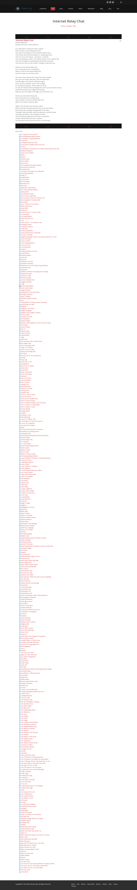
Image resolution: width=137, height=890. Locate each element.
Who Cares (24, 837)
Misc (74, 26)
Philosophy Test (26, 591)
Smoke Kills (22, 667)
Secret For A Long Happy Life (30, 644)
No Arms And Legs (26, 573)
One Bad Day (25, 579)
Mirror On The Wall (26, 530)
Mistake (23, 532)
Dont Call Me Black (27, 288)
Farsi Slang (24, 325)
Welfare (23, 825)
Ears (22, 300)
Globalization (25, 364)
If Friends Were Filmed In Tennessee (32, 429)
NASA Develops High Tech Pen (30, 556)
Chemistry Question (27, 226)
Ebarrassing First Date (27, 304)
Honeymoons (25, 390)
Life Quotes (24, 480)
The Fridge (24, 720)
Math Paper (24, 511)
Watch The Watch (26, 812)
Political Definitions (27, 599)
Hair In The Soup (26, 378)
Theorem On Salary (27, 745)
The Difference (25, 712)
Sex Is (23, 648)
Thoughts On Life (26, 749)
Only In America (25, 581)
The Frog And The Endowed (29, 722)
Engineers (24, 306)
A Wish (23, 147)
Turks (22, 790)
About (73, 884)
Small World (24, 661)
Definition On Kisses (27, 261)
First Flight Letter (26, 343)
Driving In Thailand (24, 296)
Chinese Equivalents (27, 231)
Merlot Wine (24, 521)
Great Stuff (24, 370)
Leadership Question (27, 462)
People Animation (26, 587)
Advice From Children (27, 153)
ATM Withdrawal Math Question (30, 136)
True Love (24, 784)
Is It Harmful (24, 442)
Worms (23, 857)
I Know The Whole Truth (28, 419)
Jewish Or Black (25, 450)
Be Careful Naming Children (29, 190)
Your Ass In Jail (25, 870)
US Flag (23, 802)
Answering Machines (27, 173)
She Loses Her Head (27, 653)
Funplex (69, 26)
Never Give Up (25, 558)
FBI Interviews (25, 319)
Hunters (23, 413)
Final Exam (24, 339)
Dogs (22, 284)
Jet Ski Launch (25, 448)
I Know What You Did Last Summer (31, 421)
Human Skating (25, 409)
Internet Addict (25, 437)
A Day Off (24, 140)
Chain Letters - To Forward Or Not (31, 222)
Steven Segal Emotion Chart (29, 681)
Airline (23, 155)
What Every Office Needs (28, 827)
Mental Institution (26, 519)
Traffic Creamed (26, 771)
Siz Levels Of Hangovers (28, 657)
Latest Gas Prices (26, 460)
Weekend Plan (25, 823)
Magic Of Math (25, 503)
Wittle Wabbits (25, 855)
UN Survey (24, 800)
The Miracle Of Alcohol (28, 728)
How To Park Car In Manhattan (30, 405)
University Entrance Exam (28, 806)
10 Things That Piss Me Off (29, 134)
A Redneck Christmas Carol (29, 142)
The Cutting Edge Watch (28, 710)
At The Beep (25, 179)
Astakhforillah (25, 177)
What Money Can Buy (27, 829)
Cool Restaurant (26, 247)
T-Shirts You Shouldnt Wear (29, 689)
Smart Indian (25, 663)
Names (83, 884)
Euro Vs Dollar (25, 315)
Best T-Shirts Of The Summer (30, 204)
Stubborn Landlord (26, 683)
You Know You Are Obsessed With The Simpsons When (37, 863)
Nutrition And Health (27, 575)
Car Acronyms (25, 214)
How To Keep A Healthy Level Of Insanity (33, 403)
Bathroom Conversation (28, 188)
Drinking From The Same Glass (30, 292)
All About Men (25, 159)
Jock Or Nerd (25, 452)
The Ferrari (24, 718)
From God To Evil (26, 362)
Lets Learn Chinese (27, 472)
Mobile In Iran (25, 536)
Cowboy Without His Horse (29, 251)
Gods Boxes (24, 368)
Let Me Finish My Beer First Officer (31, 470)
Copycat (23, 249)
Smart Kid (24, 665)
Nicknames (91, 8)
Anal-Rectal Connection (28, 167)
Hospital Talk (25, 392)
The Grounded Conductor (28, 724)
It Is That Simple (26, 444)
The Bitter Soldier (26, 706)
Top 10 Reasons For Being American (32, 757)
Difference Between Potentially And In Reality (34, 272)
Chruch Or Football (26, 235)
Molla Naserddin (26, 540)
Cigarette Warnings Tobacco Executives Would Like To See (38, 237)
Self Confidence (25, 646)
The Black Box (25, 708)
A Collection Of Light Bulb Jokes (30, 138)
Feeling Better (25, 335)
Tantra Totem (25, 693)
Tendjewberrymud (26, 696)
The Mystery (25, 730)
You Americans (25, 861)
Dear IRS (23, 259)
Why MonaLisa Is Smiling (28, 845)
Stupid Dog (24, 685)
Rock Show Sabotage (27, 630)
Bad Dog (23, 185)
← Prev (47, 37)
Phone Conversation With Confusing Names (34, 595)
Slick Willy (24, 659)
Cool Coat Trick (25, 245)
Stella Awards (25, 679)
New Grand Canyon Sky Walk (29, 560)
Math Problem (25, 513)
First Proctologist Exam (28, 345)
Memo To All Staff (26, 515)
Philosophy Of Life (26, 593)
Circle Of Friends (26, 239)
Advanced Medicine (27, 151)
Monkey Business (26, 542)
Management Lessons (27, 507)
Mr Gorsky (24, 550)
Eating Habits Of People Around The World (34, 302)
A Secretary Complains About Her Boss (33, 145)
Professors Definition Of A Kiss (30, 609)
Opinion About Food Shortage (30, 583)
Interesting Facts (26, 433)
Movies (98, 884)
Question (23, 616)
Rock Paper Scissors (27, 628)
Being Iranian (25, 192)
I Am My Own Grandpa (28, 425)
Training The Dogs (26, 775)
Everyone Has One (26, 317)
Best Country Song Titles (28, 196)
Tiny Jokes (24, 753)
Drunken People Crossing (28, 298)
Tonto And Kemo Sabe (28, 755)
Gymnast (23, 376)
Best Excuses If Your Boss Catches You (33, 198)
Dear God (24, 257)
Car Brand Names (26, 216)
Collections (43, 8)
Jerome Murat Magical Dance (30, 446)
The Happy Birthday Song (28, 726)
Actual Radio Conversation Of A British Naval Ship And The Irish (40, 149)
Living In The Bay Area (27, 493)
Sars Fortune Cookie (27, 638)
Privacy (115, 884)
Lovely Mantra (25, 497)
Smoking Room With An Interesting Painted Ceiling (36, 669)
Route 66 (23, 634)
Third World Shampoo (27, 747)
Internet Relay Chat (24, 40)
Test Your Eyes (25, 698)
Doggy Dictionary (26, 282)
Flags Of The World (27, 347)
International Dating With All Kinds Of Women (34, 435)
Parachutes (24, 585)
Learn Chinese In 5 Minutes (29, 466)
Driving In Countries (27, 294)
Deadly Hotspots (26, 255)
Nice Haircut (24, 569)
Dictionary (24, 269)
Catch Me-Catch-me (27, 218)
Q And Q (23, 614)
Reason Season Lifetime (28, 622)
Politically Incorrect (26, 601)
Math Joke (24, 509)
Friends (23, 358)
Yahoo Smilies (25, 859)
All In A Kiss (24, 163)
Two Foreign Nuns (26, 794)
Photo (80, 8)
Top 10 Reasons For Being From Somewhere (34, 759)
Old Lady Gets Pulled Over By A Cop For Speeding (36, 577)
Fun (53, 8)
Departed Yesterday (27, 263)
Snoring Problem (26, 671)
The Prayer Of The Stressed (29, 732)
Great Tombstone (26, 372)
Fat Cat (23, 329)
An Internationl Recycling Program (31, 165)
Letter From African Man (28, 474)
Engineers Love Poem (27, 308)
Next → (89, 37)
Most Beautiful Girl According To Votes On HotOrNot (37, 546)
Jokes (61, 8)
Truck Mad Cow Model (28, 780)
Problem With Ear (26, 607)
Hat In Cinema (25, 382)
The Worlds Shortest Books (29, 743)
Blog (101, 8)
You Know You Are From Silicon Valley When (34, 866)
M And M (23, 501)
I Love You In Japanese (28, 423)
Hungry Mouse (25, 411)
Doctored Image (26, 278)
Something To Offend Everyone (30, 673)
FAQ (78, 884)
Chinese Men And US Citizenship (30, 233)
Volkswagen (24, 810)
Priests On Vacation (27, 605)
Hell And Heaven (26, 386)
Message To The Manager (29, 523)
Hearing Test (25, 384)
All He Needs (25, 161)
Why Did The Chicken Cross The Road (32, 843)
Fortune (70, 8)
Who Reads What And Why (29, 839)
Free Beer (24, 353)
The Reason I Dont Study (28, 736)
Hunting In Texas (26, 415)
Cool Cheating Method (28, 243)
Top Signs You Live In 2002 (29, 765)
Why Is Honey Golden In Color (30, 849)
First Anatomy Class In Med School (31, 341)
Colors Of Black (25, 241)
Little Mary (24, 485)
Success (23, 687)
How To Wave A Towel (28, 407)
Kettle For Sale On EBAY (28, 454)
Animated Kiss (25, 169)
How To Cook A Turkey (28, 394)
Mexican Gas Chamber (28, 526)
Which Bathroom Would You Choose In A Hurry (35, 835)
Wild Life (23, 851)
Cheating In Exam (26, 224)
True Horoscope (26, 782)
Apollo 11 (24, 175)
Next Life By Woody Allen (28, 566)
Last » (111, 37)
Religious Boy (25, 624)
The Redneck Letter (27, 739)
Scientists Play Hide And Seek (30, 642)
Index (68, 37)
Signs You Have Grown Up (29, 655)
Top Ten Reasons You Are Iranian (31, 767)
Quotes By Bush (26, 620)
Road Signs (24, 626)
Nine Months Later (26, 571)
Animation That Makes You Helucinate (32, 171)
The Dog (23, 714)
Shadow (23, 650)
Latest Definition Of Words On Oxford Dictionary (35, 458)
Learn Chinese (25, 464)
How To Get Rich (26, 396)
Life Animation (25, 478)
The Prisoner (25, 734)
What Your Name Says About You (31, 831)
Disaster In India (26, 276)
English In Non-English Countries (30, 312)
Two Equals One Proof (28, 792)
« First (26, 37)
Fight (22, 337)
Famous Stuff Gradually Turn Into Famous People (36, 323)
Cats (22, 220)
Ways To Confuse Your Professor (31, 814)
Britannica (24, 210)
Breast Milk (24, 208)
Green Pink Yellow (26, 374)
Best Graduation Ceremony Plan (30, 200)
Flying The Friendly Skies (28, 351)
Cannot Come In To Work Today (31, 212)
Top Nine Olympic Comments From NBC (33, 763)
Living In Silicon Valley (27, 491)
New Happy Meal (26, 562)
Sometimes (24, 675)
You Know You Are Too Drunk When (32, 868)
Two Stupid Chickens (27, 796)
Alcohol (23, 157)
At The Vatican (25, 181)
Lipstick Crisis (25, 482)
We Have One (25, 816)
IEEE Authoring (25, 417)
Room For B (24, 632)
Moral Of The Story (27, 544)
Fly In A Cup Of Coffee (27, 349)
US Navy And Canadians (28, 804)
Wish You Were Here (27, 853)
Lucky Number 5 (26, 499)
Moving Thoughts (26, 548)
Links (110, 884)
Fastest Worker (25, 327)
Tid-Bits (23, 751)
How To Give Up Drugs (28, 401)
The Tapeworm (25, 741)
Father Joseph (25, 331)
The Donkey (24, 716)
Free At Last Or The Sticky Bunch (31, 356)
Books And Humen (26, 206)
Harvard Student (26, 380)
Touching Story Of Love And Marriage (32, 769)
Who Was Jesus (25, 841)
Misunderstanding (26, 534)
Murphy (23, 552)
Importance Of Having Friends (30, 431)
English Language (26, 310)
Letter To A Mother (27, 476)
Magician (23, 505)
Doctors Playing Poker (27, 280)
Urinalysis (24, 808)
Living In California (26, 489)
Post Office (24, 603)
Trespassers (24, 777)
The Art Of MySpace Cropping (30, 702)
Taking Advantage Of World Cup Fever (32, 691)
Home (63, 26)
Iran (118, 8)
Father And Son (25, 333)
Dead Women (25, 253)
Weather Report (26, 820)
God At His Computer (27, 366)
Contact (73, 886)
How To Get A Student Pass (29, 399)
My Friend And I (25, 554)
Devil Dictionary (25, 267)
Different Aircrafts (26, 274)
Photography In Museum (28, 597)
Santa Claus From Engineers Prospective (33, 636)
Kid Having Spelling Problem (29, 456)
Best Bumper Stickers (27, 194)
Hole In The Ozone (26, 388)
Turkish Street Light (27, 788)
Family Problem (25, 321)
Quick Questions (26, 618)
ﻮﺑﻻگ (109, 8)
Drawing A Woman (24, 290)
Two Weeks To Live (27, 798)
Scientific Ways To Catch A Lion (30, 640)
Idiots (22, 427)
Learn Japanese (25, 468)
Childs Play (24, 229)
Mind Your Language (27, 528)
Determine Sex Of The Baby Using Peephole (34, 265)
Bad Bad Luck (25, 183)
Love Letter (24, 495)
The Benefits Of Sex (27, 704)
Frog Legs (24, 360)
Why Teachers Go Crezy (28, 847)
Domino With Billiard (27, 286)
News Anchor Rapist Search (29, 564)
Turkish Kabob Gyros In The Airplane (32, 786)
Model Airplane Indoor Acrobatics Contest (33, 538)
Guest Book (90, 884)
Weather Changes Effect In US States (32, 818)
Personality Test (26, 589)
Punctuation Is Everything (28, 612)
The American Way (26, 700)
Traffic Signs (24, 773)
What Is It (24, 833)
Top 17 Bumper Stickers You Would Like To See (35, 761)
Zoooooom (24, 872)
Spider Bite (24, 677)
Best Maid (24, 202)
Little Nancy (24, 487)
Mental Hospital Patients (28, 517)
